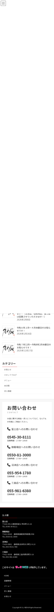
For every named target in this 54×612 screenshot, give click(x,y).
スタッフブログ (10, 375)
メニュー (7, 380)
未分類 (6, 385)
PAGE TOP (49, 591)
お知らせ (7, 369)
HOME (6, 575)
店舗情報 (7, 580)
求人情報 (7, 391)
